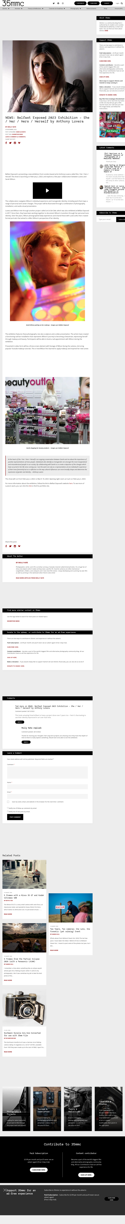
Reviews (17, 8)
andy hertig (109, 165)
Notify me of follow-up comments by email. (23, 808)
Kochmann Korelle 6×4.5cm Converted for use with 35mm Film (22, 1034)
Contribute (80, 3)
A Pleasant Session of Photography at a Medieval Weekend (113, 156)
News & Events (91, 8)
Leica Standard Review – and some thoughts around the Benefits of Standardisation (114, 189)
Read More (8, 914)
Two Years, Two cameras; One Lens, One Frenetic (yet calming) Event (70, 930)
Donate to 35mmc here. (16, 666)
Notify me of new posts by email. (19, 812)
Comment (11, 764)
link (30, 486)
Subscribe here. (13, 647)
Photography (75, 8)
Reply (20, 722)
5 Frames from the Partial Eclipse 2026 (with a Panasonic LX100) (21, 960)
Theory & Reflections (34, 8)
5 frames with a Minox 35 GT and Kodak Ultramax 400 (24, 897)
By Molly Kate (10, 127)
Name (9, 782)
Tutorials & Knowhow (56, 8)
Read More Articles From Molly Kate (30, 578)
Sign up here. (12, 657)
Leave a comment (11, 137)
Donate (106, 3)
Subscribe (93, 3)
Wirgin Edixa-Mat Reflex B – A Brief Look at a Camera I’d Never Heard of (114, 168)
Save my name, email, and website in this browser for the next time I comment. (38, 802)
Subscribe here (38, 1170)
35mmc (4, 8)
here (71, 483)
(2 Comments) (21, 137)
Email (9, 792)
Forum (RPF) (119, 8)
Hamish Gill (109, 186)
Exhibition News (17, 134)
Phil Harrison (110, 153)
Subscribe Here (111, 1199)
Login (117, 3)
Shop (105, 8)
